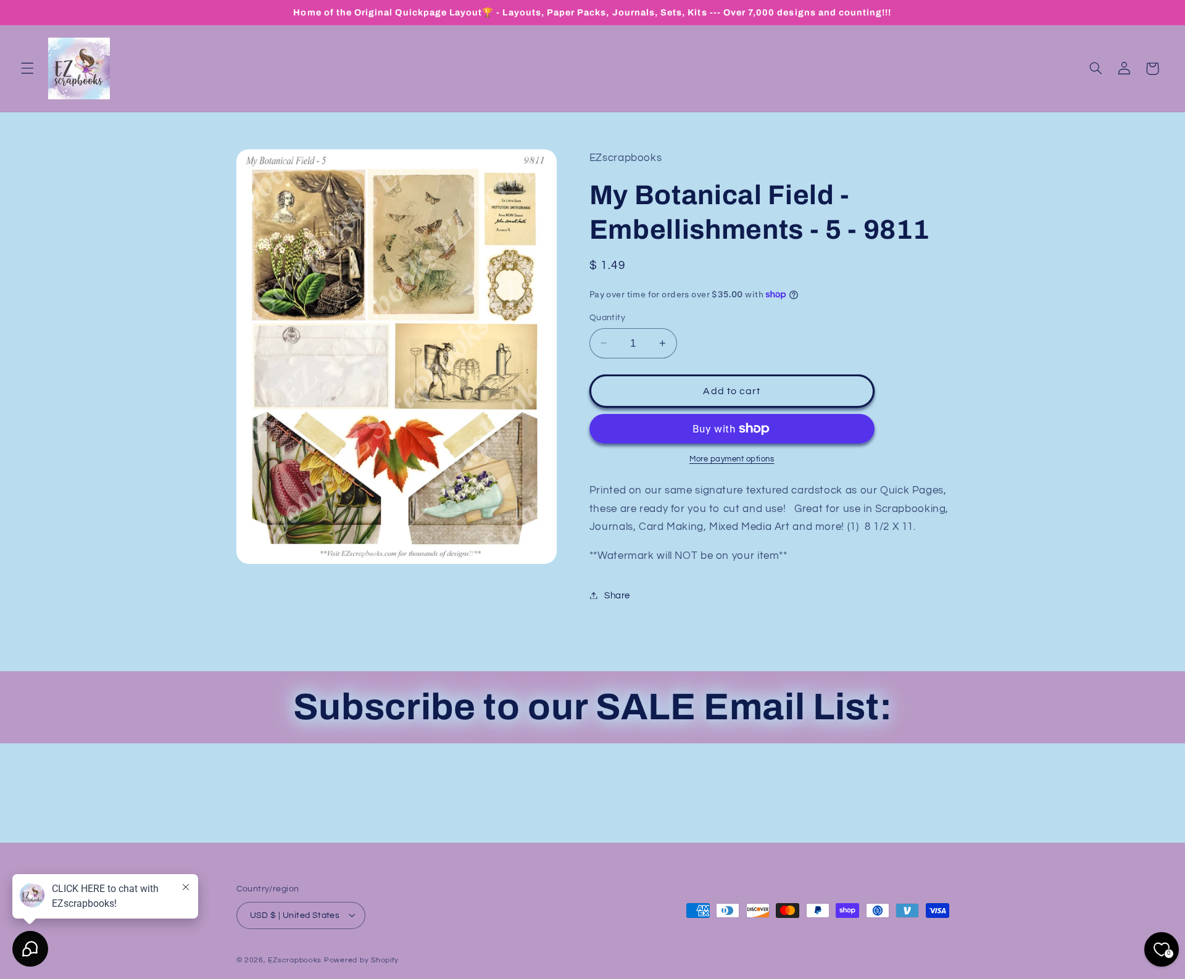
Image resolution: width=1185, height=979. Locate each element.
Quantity (607, 317)
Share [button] (617, 595)
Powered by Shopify (361, 959)
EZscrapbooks (295, 959)
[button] (27, 68)
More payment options (732, 459)
